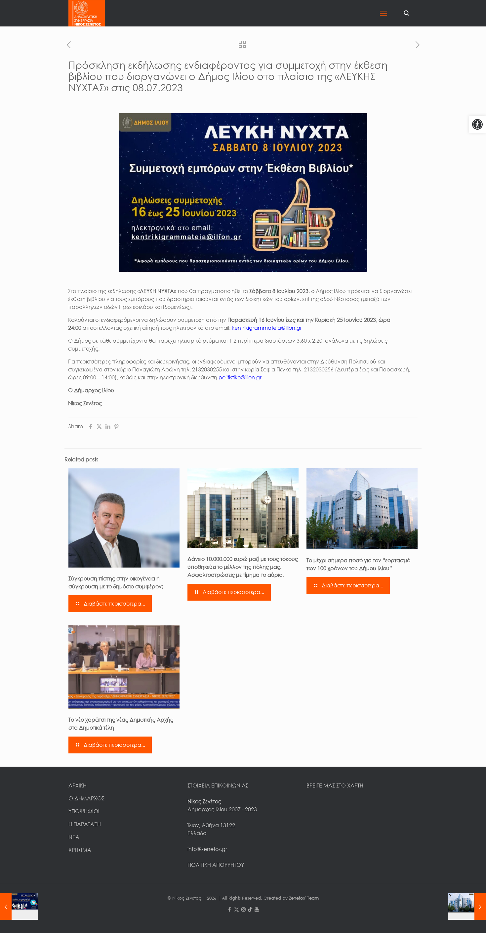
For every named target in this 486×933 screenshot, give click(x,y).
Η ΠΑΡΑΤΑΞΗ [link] (84, 824)
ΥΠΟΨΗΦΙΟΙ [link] (84, 811)
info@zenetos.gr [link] (207, 849)
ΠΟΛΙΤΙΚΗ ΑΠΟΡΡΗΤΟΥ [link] (215, 865)
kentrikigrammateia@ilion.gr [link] (267, 327)
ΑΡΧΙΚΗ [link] (77, 785)
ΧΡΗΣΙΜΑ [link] (79, 850)
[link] (477, 124)
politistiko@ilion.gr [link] (240, 377)
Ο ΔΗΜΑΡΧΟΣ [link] (86, 798)
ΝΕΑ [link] (73, 837)
